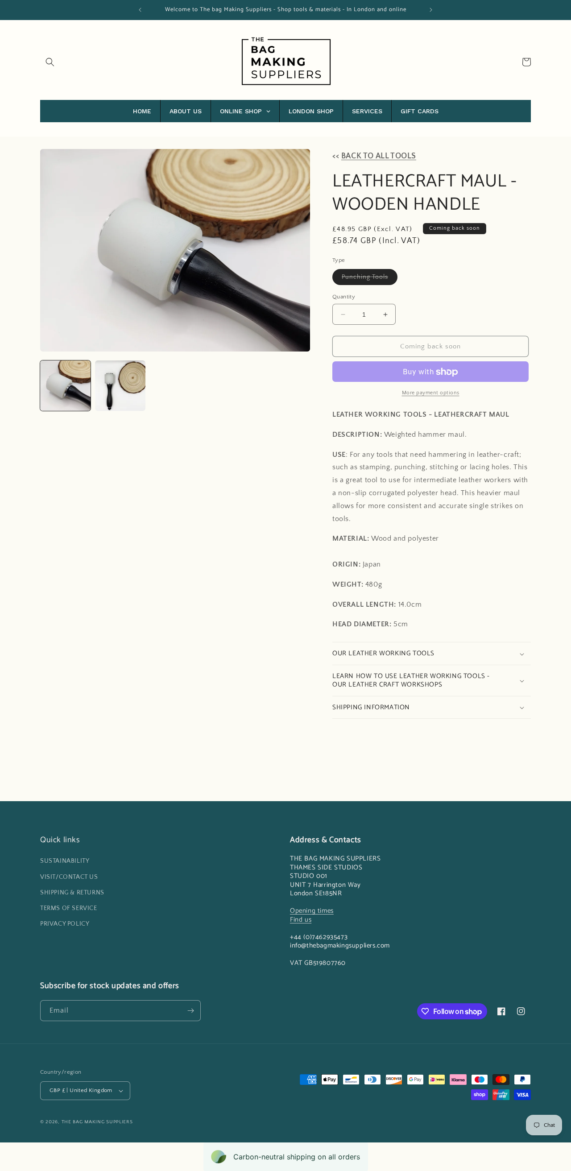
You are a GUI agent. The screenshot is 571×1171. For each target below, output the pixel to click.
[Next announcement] (431, 10)
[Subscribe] (190, 1010)
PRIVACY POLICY (64, 923)
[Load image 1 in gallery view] (65, 385)
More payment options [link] (430, 393)
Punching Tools (369, 279)
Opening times (312, 910)
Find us (300, 919)
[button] (50, 62)
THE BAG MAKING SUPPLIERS (97, 1122)
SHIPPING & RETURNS (72, 892)
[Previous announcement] (140, 10)
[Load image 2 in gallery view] (120, 385)
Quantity (343, 297)
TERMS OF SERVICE (68, 908)
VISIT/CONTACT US (69, 876)
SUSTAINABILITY (64, 861)
